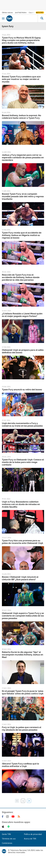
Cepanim (32, 12)
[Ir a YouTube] (13, 816)
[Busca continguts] (42, 18)
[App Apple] (3, 826)
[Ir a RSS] (19, 816)
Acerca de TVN (30, 839)
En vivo (40, 12)
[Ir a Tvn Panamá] (22, 18)
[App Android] (9, 826)
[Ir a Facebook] (3, 816)
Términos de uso (9, 839)
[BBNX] (4, 851)
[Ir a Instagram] (8, 816)
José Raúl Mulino (20, 12)
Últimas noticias (7, 12)
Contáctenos (7, 843)
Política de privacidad (33, 834)
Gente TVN (6, 834)
